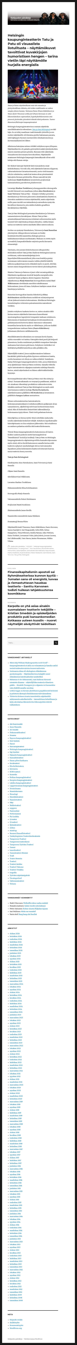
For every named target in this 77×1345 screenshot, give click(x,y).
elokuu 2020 (15, 1093)
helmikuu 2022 (16, 1068)
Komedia (13, 775)
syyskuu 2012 (15, 1275)
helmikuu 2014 (16, 1233)
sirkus (12, 828)
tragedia (13, 873)
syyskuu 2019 (15, 1107)
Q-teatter (13, 819)
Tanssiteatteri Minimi (19, 853)
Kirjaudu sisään (16, 1320)
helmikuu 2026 (16, 948)
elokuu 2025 (14, 962)
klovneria (14, 769)
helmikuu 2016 (16, 1183)
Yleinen (13, 884)
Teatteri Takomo (16, 867)
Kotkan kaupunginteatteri (20, 777)
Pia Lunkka (14, 817)
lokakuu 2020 (15, 1088)
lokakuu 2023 (15, 1020)
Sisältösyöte (15, 1323)
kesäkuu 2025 (15, 967)
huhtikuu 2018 (15, 1141)
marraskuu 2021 (16, 1071)
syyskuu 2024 (15, 990)
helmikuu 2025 (16, 978)
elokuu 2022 (15, 1054)
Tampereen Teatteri (18, 839)
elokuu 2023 (14, 1026)
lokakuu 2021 (15, 1074)
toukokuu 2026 (16, 939)
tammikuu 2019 (16, 1121)
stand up (13, 831)
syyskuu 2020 (15, 1090)
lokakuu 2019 (15, 1104)
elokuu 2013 (14, 1250)
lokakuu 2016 (15, 1172)
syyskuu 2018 (15, 1130)
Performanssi (15, 814)
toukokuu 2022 (16, 1060)
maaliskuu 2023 (16, 1037)
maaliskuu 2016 (16, 1180)
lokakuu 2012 (15, 1272)
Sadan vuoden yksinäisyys (35, 906)
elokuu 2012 (14, 1278)
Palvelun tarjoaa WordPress (33, 1339)
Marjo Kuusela (49, 550)
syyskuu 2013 (15, 1247)
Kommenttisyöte (16, 1325)
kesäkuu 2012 (15, 1284)
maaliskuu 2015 (16, 1205)
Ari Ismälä (14, 730)
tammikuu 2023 (16, 1043)
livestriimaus (15, 789)
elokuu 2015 (14, 1200)
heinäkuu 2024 (16, 995)
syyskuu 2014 (15, 1222)
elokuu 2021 (14, 1079)
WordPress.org (16, 1328)
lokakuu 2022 (15, 1048)
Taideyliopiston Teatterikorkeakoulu (25, 836)
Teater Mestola (16, 859)
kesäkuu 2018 (15, 1135)
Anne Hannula (15, 727)
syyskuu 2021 (15, 1076)
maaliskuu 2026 (16, 945)
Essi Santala (14, 741)
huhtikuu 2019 (15, 1113)
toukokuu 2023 (16, 1034)
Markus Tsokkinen (13, 552)
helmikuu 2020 (16, 1099)
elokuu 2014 (14, 1225)
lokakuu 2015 (15, 1194)
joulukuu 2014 (15, 1214)
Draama (13, 735)
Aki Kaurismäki (16, 724)
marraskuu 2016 (16, 1169)
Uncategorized (23, 548)
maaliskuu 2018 (16, 1144)
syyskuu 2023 (15, 1023)
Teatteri (13, 861)
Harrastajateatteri (17, 747)
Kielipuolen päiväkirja (18, 546)
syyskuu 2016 (15, 1174)
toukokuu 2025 (16, 970)
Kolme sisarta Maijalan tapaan (35, 909)
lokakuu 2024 (15, 987)
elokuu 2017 (14, 1158)
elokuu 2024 (15, 992)
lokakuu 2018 (15, 1127)
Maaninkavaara (16, 791)
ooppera (13, 808)
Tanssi (12, 847)
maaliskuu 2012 (16, 1289)
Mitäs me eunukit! (28, 911)
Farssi (12, 744)
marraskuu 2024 (16, 984)
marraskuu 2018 (16, 1124)
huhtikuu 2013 (15, 1258)
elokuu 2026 (15, 934)
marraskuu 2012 (16, 1270)
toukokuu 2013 (15, 1256)
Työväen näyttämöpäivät (20, 875)
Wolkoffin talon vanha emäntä (35, 903)
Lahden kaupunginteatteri (20, 783)
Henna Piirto (12, 550)
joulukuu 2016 (15, 1166)
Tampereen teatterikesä (19, 842)
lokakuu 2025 (15, 956)
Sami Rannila (47, 552)
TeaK (12, 856)
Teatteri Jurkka (16, 864)
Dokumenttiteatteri (17, 733)
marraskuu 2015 (16, 1191)
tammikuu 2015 (16, 1211)
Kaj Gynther (14, 752)
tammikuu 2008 (16, 1300)
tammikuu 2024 (16, 1012)
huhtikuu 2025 (15, 973)
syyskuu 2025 (15, 959)
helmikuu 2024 (16, 1009)
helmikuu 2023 (16, 1040)
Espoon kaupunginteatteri (20, 738)
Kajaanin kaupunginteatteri (21, 755)
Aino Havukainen (35, 548)
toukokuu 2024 (16, 1001)
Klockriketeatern (17, 766)
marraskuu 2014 (16, 1216)
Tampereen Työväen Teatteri (21, 845)
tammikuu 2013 (16, 1267)
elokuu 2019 (14, 1110)
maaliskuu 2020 (16, 1096)
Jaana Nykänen (21, 550)
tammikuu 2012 (16, 1292)
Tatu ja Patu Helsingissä (41, 129)
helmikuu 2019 (16, 1118)
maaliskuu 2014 (16, 1230)
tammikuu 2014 (16, 1236)
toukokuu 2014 (15, 1228)
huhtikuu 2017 (15, 1160)
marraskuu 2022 (16, 1046)
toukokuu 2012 (15, 1286)
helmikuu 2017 (15, 1163)
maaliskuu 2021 (16, 1082)
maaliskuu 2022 (16, 1065)
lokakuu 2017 (15, 1152)
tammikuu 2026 (16, 950)
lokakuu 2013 (15, 1244)
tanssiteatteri (15, 850)
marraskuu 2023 (16, 1018)
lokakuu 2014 (15, 1219)
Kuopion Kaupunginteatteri (21, 780)
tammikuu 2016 (16, 1186)
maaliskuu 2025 (16, 976)
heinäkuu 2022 (16, 1057)
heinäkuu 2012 (15, 1281)
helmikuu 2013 (16, 1264)
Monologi (14, 794)
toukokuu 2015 (15, 1202)
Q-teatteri (14, 822)
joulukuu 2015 (15, 1188)
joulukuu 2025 (15, 953)
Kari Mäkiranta (40, 550)
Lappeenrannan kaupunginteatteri (24, 786)
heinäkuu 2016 (15, 1177)
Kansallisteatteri (16, 758)
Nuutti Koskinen (25, 552)
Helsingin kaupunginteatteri (43, 546)
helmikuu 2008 (16, 1298)
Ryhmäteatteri (15, 825)
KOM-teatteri (15, 772)
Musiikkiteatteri (13, 548)
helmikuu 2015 (15, 1208)
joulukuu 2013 (15, 1239)
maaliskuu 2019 (16, 1116)
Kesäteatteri (15, 763)
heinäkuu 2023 (16, 1029)
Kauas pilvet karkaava (19, 761)
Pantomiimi (14, 811)
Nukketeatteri (15, 805)
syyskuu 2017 (15, 1155)
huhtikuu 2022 (15, 1062)
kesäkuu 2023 (15, 1032)
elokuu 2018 (14, 1132)
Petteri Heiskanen (36, 552)
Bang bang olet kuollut (28, 914)
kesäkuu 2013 (15, 1253)
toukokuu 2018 (16, 1138)
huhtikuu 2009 (16, 1295)
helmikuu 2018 (16, 1146)
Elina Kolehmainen (48, 548)
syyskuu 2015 (15, 1197)
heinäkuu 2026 (16, 936)
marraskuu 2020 (16, 1085)
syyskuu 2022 (15, 1051)
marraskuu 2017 (16, 1149)
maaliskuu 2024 (16, 1006)
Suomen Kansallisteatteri (20, 833)
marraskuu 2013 (16, 1242)
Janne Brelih (31, 550)
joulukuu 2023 (15, 1015)
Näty (11, 803)
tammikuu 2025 (16, 981)
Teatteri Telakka (16, 870)
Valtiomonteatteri (17, 881)
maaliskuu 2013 (16, 1261)
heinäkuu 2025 (16, 964)
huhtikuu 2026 (16, 942)
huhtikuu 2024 (16, 1004)
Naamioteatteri (16, 800)
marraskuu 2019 (16, 1102)
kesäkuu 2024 (15, 998)
